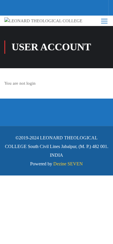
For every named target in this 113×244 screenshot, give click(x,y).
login (31, 83)
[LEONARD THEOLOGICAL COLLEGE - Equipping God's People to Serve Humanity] (47, 21)
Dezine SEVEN (68, 163)
